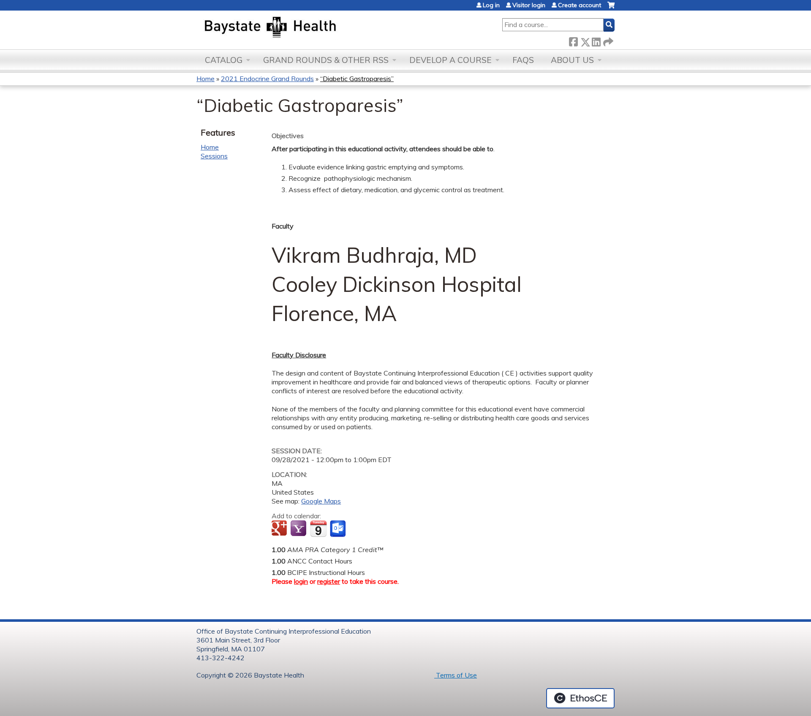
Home (205, 78)
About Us (572, 60)
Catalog (223, 60)
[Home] (309, 28)
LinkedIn (596, 40)
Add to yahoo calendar (299, 528)
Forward (607, 40)
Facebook (573, 40)
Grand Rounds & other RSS (326, 60)
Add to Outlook (338, 528)
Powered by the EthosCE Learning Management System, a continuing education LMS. (580, 698)
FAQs (523, 60)
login (301, 581)
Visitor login (528, 5)
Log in (491, 5)
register (328, 581)
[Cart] (611, 8)
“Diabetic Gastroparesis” (357, 78)
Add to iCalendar (318, 528)
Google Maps (321, 501)
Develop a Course (450, 60)
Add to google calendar (280, 528)
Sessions (214, 156)
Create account (579, 5)
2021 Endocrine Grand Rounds (267, 78)
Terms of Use (455, 675)
